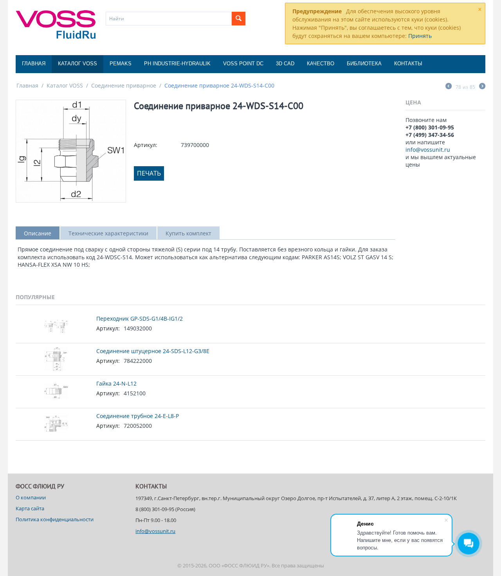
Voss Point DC (243, 63)
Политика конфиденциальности (55, 519)
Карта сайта (30, 508)
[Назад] (448, 87)
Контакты (408, 63)
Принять (420, 35)
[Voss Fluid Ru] (56, 23)
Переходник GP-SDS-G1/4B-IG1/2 (139, 318)
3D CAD (285, 63)
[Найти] (238, 18)
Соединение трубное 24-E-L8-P (137, 416)
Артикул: (145, 145)
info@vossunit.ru (427, 149)
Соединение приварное (123, 85)
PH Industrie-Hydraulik (177, 63)
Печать (149, 173)
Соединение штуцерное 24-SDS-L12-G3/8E (152, 351)
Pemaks (121, 63)
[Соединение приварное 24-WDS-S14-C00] (71, 151)
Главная (33, 63)
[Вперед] (482, 87)
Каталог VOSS (77, 63)
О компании (31, 497)
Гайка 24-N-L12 (116, 383)
